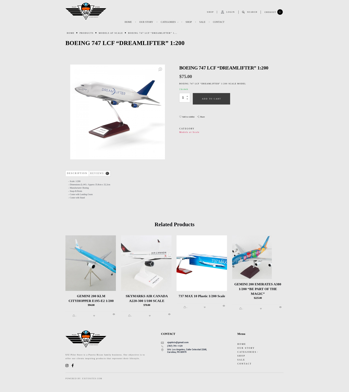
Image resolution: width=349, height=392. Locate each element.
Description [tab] (77, 173)
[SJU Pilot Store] (85, 12)
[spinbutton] (184, 97)
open (160, 69)
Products (87, 33)
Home (70, 33)
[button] (188, 97)
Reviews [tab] (99, 173)
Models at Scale (111, 33)
